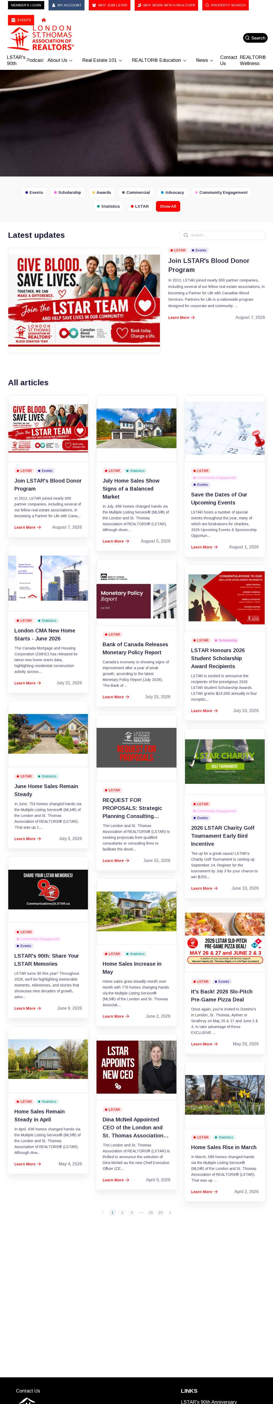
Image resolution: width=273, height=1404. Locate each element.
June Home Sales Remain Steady (46, 790)
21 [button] (151, 1212)
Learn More (181, 317)
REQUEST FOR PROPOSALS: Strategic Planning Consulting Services (132, 808)
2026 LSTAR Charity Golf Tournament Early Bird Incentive (222, 836)
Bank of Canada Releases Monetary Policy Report (135, 648)
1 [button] (112, 1212)
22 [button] (160, 1212)
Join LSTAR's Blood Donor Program (209, 265)
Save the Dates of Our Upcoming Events (219, 499)
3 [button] (132, 1212)
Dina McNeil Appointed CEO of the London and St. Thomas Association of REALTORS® (136, 1128)
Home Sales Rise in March (223, 1147)
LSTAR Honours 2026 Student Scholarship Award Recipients (218, 658)
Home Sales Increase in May (132, 968)
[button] (103, 1212)
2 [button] (122, 1212)
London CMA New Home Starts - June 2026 (44, 634)
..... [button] (141, 1211)
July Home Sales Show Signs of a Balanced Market (131, 489)
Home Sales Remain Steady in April (39, 1115)
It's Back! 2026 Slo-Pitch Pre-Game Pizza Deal (221, 995)
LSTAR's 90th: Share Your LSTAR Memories (46, 960)
